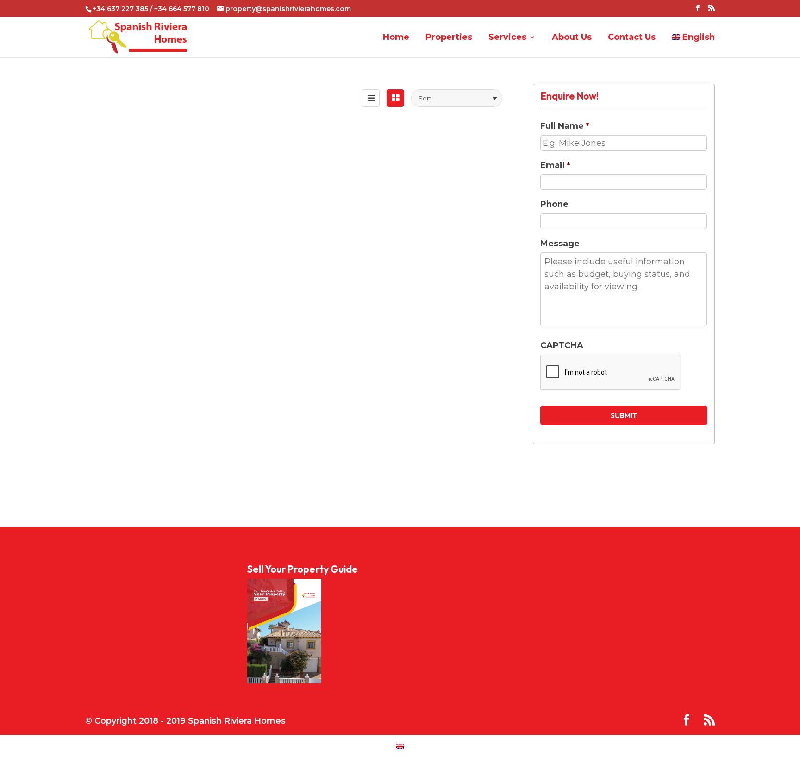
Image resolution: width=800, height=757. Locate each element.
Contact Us (632, 37)
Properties (448, 37)
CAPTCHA (561, 345)
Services (507, 37)
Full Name (564, 126)
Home (396, 37)
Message (560, 243)
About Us (572, 37)
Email (555, 165)
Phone (554, 204)
